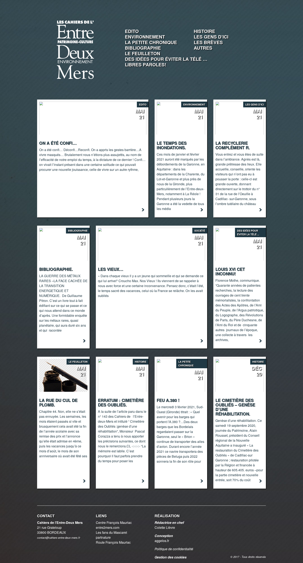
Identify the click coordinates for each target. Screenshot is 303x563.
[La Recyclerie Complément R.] (239, 117)
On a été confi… (58, 143)
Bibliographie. (56, 269)
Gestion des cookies (171, 557)
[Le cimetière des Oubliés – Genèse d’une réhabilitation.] (239, 374)
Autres (203, 48)
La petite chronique (151, 42)
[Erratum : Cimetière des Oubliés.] (122, 374)
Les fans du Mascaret (111, 532)
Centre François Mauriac (114, 522)
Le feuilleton (142, 53)
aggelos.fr (162, 540)
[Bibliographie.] (63, 243)
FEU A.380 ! (168, 400)
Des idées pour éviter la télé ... (248, 232)
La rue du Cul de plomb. (58, 402)
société (199, 230)
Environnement (145, 36)
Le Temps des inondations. (172, 145)
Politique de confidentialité (174, 549)
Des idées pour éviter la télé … (166, 59)
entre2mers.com (107, 527)
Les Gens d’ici (211, 36)
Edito (132, 31)
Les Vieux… (110, 269)
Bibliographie (143, 48)
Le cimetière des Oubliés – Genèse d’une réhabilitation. (235, 407)
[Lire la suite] (143, 209)
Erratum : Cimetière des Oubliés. (121, 402)
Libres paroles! (145, 64)
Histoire (204, 31)
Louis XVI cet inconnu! (230, 271)
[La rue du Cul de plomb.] (63, 374)
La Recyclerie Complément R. (232, 145)
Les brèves (208, 42)
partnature (103, 537)
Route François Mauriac (113, 542)
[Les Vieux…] (151, 243)
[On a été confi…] (92, 117)
